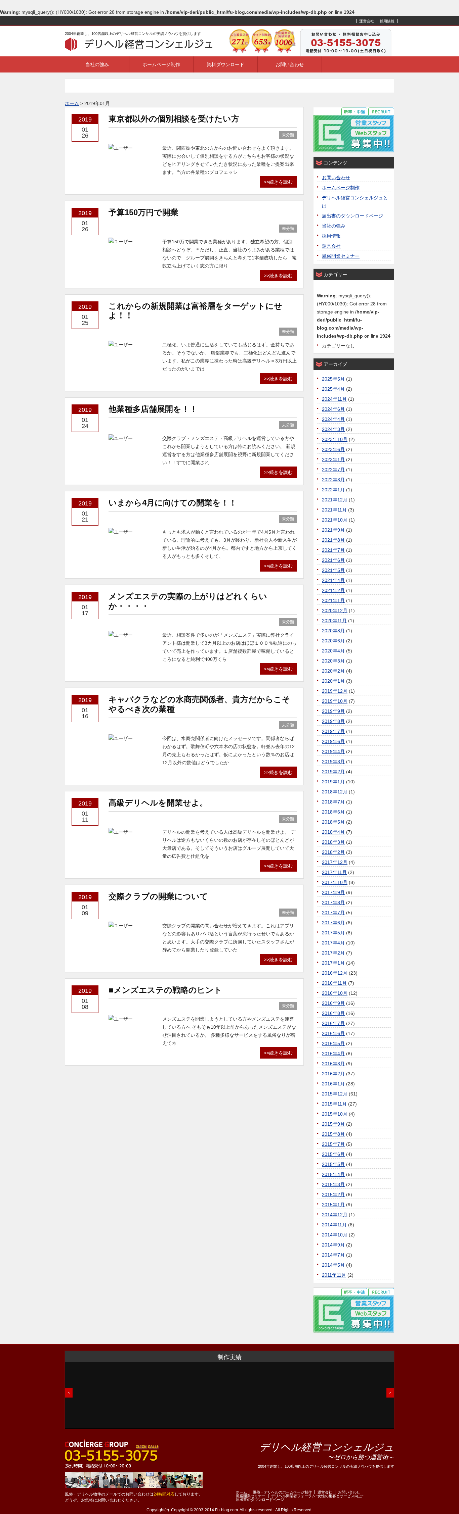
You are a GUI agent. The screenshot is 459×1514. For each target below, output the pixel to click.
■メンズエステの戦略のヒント (165, 989)
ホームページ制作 (161, 64)
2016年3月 (333, 1063)
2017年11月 (334, 872)
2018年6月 (333, 812)
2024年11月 (334, 399)
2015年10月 (334, 1114)
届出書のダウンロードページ (352, 215)
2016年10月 (334, 993)
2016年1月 (333, 1083)
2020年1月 (333, 681)
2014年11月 (334, 1224)
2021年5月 (333, 570)
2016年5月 (333, 1043)
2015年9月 (333, 1124)
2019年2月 (333, 771)
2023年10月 (334, 439)
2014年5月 (333, 1265)
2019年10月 (334, 701)
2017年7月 (333, 912)
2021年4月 (333, 580)
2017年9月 (333, 892)
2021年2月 (333, 590)
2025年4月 (333, 389)
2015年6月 (333, 1154)
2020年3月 (333, 661)
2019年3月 (333, 761)
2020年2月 (333, 671)
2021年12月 (334, 499)
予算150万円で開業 (143, 212)
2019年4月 (333, 751)
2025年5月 (333, 379)
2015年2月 (333, 1194)
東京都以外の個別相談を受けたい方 (174, 118)
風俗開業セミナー (341, 256)
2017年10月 (334, 882)
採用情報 (387, 21)
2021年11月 (334, 509)
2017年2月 (333, 953)
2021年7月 (333, 550)
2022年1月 (333, 489)
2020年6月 (333, 640)
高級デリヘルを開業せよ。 (158, 802)
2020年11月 (334, 620)
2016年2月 (333, 1073)
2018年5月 (333, 822)
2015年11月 (334, 1104)
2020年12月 (334, 610)
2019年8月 (333, 721)
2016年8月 (333, 1013)
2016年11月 (334, 983)
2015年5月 (333, 1164)
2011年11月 (334, 1275)
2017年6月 (333, 922)
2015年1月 (333, 1204)
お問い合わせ (290, 64)
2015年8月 (333, 1134)
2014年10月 (334, 1234)
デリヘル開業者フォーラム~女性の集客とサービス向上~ (317, 1496)
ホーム (241, 1492)
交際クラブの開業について (158, 896)
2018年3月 (333, 842)
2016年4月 (333, 1053)
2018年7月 (333, 801)
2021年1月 (333, 600)
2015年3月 (333, 1184)
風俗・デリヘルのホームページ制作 (282, 1492)
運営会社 (366, 21)
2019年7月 (333, 731)
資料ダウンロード (225, 64)
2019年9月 (333, 711)
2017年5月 (333, 932)
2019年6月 (333, 741)
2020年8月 (333, 630)
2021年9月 (333, 530)
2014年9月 (333, 1245)
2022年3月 (333, 479)
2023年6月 (333, 449)
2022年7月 (333, 469)
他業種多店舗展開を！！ (153, 408)
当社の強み (97, 64)
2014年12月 (334, 1214)
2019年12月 (334, 691)
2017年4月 (333, 942)
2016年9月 (333, 1003)
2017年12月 (334, 862)
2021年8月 (333, 540)
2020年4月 (333, 650)
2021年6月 (333, 560)
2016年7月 (333, 1023)
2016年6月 (333, 1033)
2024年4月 (333, 419)
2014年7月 (333, 1255)
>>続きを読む (278, 182)
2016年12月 (334, 973)
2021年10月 (334, 520)
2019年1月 (333, 781)
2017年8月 (333, 902)
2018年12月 (334, 791)
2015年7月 (333, 1144)
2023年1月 (333, 459)
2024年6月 (333, 409)
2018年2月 (333, 852)
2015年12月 (334, 1093)
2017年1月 (333, 963)
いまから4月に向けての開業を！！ (173, 502)
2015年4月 (333, 1174)
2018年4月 (333, 832)
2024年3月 (333, 429)
